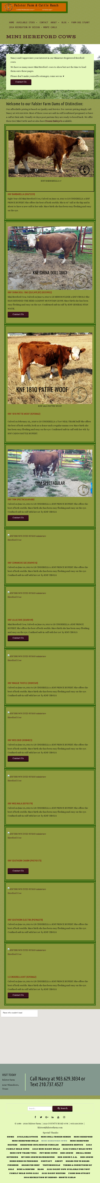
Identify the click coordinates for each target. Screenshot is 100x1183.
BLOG (65, 22)
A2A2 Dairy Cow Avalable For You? (68, 1169)
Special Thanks (50, 1132)
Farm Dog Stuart (80, 22)
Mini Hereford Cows (41, 36)
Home (11, 22)
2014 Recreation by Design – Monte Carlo (33, 27)
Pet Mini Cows (48, 1153)
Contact (44, 22)
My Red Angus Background (38, 1157)
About (54, 22)
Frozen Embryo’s (53, 121)
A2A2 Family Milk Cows (77, 1149)
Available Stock (26, 22)
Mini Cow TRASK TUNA (23, 1153)
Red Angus (66, 1153)
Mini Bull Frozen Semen (56, 1137)
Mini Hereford (83, 1137)
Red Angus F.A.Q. (67, 1157)
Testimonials (51, 1165)
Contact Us (20, 82)
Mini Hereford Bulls (25, 1141)
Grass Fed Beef (30, 1165)
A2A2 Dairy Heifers (53, 1173)
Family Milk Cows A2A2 (24, 1173)
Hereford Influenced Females (39, 1145)
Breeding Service (72, 1145)
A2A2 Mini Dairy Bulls (46, 1149)
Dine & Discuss (26, 1169)
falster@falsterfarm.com (50, 1127)
